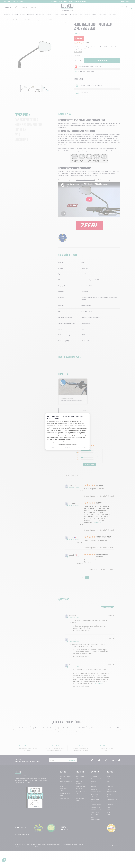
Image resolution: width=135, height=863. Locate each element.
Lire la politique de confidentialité (55, 442)
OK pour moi (82, 447)
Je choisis (67, 447)
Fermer (53, 447)
